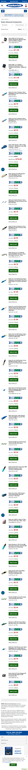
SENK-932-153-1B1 (16, 393)
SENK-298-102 (15, 677)
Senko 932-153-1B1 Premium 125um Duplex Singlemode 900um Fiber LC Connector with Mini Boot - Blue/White (17, 389)
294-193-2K (14, 600)
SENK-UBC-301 (15, 42)
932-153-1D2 (15, 338)
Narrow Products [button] (20, 25)
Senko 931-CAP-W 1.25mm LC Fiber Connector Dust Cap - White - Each (17, 520)
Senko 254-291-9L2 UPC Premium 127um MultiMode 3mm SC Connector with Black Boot (17, 175)
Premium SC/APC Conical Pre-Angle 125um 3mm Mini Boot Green (17, 442)
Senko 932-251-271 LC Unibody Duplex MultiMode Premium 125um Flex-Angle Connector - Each (17, 254)
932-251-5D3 (15, 471)
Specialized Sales (14, 1)
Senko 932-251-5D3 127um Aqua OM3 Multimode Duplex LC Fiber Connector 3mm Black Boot (18, 468)
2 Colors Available (13, 98)
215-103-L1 (14, 96)
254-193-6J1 (14, 497)
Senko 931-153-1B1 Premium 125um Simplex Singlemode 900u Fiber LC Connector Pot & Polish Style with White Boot (17, 308)
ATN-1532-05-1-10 (16, 149)
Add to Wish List (13, 87)
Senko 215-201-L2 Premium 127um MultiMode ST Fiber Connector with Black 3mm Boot (17, 227)
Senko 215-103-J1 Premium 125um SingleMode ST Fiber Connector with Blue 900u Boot (18, 120)
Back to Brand (5, 19)
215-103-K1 (14, 204)
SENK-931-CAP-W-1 (16, 522)
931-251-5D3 (15, 548)
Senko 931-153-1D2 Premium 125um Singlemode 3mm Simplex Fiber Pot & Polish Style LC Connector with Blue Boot (18, 280)
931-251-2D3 (15, 366)
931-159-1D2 (15, 651)
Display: (20, 29)
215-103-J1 (14, 122)
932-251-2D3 (15, 575)
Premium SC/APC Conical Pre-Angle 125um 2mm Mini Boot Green (17, 597)
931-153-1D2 (15, 284)
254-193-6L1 (15, 420)
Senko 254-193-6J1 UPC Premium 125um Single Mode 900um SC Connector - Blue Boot (17, 494)
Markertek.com (4, 740)
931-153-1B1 (15, 312)
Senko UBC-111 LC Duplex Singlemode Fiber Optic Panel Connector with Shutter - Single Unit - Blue (17, 66)
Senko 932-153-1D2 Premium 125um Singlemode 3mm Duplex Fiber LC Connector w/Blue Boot (17, 335)
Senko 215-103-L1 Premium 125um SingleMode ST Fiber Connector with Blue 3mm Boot (18, 93)
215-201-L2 (14, 230)
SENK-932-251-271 (16, 257)
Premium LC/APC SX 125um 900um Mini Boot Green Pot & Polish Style (17, 622)
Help (2, 737)
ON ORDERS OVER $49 (14, 15)
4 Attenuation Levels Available (15, 151)
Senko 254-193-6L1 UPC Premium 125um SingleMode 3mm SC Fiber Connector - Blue (17, 417)
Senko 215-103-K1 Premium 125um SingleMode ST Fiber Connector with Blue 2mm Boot (18, 201)
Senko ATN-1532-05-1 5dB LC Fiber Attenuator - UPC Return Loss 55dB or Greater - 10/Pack (17, 146)
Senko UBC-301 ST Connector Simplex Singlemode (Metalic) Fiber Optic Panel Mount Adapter (17, 39)
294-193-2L (14, 445)
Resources (3, 743)
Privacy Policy (8, 762)
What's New (3, 1)
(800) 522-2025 (17, 732)
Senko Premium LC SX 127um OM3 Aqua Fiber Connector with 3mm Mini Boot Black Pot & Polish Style (18, 546)
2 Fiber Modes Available (14, 72)
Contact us (24, 1)
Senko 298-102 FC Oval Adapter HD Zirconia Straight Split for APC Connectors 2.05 (17, 674)
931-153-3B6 (15, 625)
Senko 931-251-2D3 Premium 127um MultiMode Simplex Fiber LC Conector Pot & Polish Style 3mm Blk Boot (18, 362)
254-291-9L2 (15, 178)
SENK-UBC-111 (15, 70)
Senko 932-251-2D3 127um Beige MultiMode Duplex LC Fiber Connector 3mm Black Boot (17, 572)
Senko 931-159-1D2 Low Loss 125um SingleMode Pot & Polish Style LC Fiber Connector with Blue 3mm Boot (18, 648)
